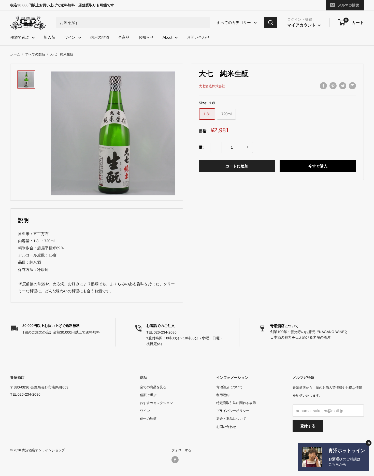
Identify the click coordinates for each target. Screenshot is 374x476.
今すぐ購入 (317, 166)
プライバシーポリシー (232, 411)
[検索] (270, 22)
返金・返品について (231, 419)
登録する (307, 426)
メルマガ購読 (348, 5)
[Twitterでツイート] (342, 85)
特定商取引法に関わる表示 (236, 403)
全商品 (124, 37)
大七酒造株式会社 (212, 86)
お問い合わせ (198, 37)
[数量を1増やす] (247, 147)
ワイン (70, 37)
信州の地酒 (99, 37)
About (167, 37)
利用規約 (222, 395)
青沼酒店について (284, 326)
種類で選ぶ (19, 37)
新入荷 (49, 37)
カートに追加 (236, 166)
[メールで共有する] (352, 85)
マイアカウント (302, 25)
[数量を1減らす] (216, 147)
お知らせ (146, 37)
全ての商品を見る (153, 387)
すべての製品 (35, 54)
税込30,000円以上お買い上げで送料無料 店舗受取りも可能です (62, 5)
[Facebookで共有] (323, 85)
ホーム (15, 54)
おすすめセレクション (156, 403)
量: (201, 147)
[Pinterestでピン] (333, 85)
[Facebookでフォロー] (175, 459)
